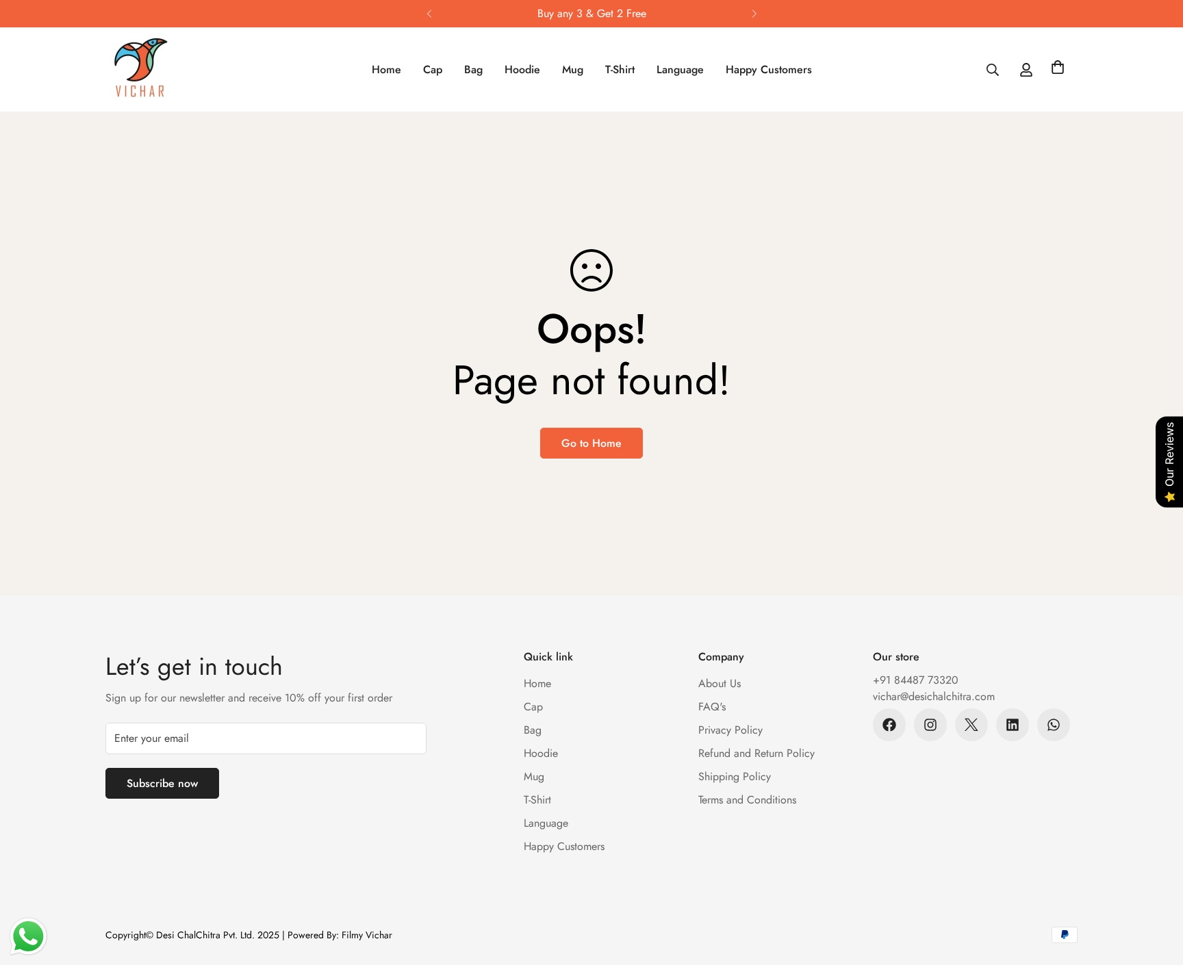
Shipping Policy (734, 776)
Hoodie (522, 69)
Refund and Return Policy (756, 753)
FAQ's (712, 707)
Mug (572, 69)
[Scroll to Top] (1156, 890)
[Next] (754, 13)
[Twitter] (971, 724)
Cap (432, 69)
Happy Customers (769, 69)
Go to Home (591, 443)
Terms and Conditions (747, 800)
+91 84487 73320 (915, 680)
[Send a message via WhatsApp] (28, 936)
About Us (719, 683)
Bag (473, 69)
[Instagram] (930, 724)
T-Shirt (620, 69)
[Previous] (429, 13)
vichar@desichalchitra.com (934, 696)
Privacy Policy (730, 730)
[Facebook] (889, 724)
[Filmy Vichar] (155, 69)
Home (386, 69)
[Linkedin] (1012, 724)
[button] (1057, 69)
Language (680, 69)
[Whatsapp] (1053, 724)
